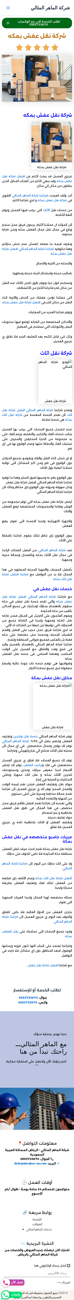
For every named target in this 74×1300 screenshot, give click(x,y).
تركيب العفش (32, 765)
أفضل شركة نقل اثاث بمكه (53, 878)
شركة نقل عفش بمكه (52, 200)
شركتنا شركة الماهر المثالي (36, 249)
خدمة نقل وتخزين (25, 736)
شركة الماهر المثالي (50, 7)
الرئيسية (37, 1219)
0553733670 (28, 997)
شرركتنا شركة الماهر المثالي (30, 195)
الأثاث (46, 210)
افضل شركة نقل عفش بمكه (21, 302)
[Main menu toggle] (8, 8)
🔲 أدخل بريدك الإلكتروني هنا (52, 1265)
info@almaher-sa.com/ (30, 1163)
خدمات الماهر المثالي (39, 1229)
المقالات (37, 1224)
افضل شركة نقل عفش (42, 965)
